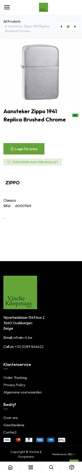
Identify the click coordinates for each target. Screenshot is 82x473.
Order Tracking (15, 377)
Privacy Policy (14, 385)
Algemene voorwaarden (22, 392)
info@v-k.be (22, 337)
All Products (11, 21)
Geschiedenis (13, 425)
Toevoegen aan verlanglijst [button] (35, 162)
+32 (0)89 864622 (29, 346)
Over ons (10, 417)
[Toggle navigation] (6, 7)
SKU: (7, 205)
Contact (9, 432)
